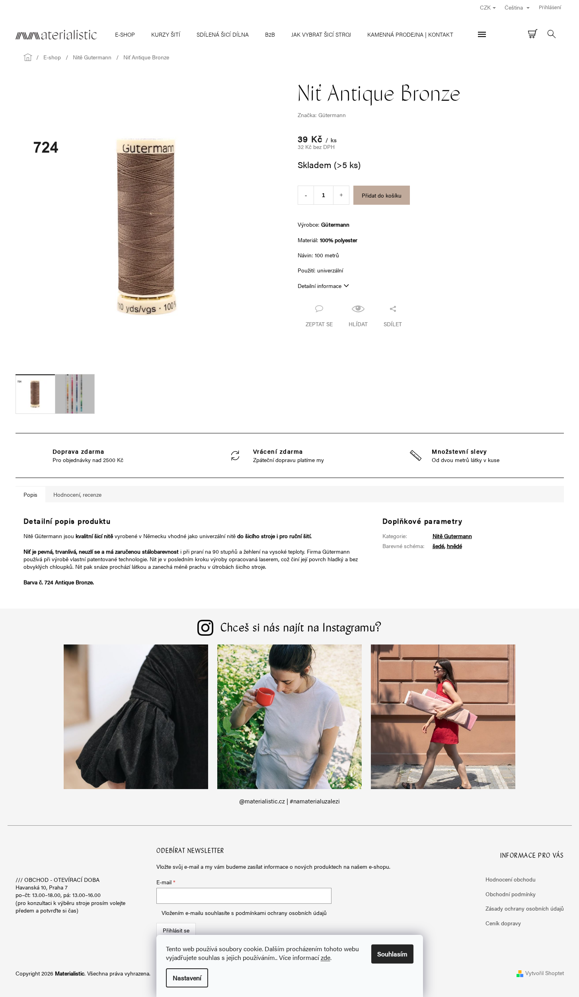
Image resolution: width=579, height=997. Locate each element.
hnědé (454, 546)
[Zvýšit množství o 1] (341, 195)
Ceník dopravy (503, 923)
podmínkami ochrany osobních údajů (281, 913)
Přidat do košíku (382, 195)
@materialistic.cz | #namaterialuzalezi (289, 801)
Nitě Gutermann (452, 536)
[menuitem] (125, 34)
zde (325, 957)
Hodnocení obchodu (510, 879)
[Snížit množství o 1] (306, 195)
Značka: (322, 115)
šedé (438, 546)
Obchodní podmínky (510, 894)
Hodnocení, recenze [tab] (77, 494)
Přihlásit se (176, 930)
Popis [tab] (30, 494)
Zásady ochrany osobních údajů (524, 908)
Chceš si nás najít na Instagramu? (301, 628)
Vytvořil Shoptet (544, 973)
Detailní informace (319, 286)
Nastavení (187, 977)
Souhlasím (392, 953)
